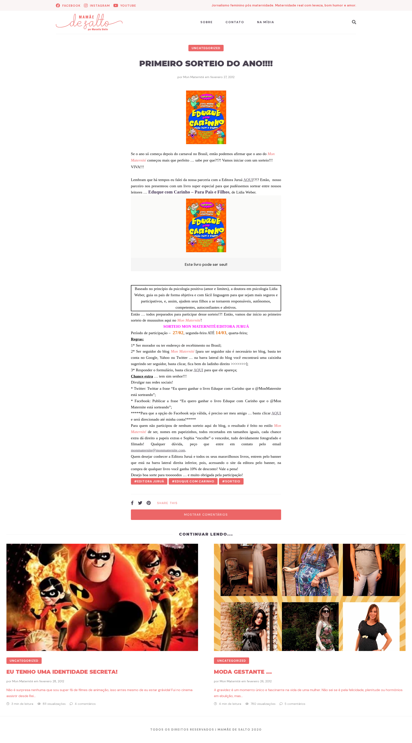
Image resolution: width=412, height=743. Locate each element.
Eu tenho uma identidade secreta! (62, 672)
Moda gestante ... (243, 672)
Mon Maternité (193, 77)
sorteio (232, 481)
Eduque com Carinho (194, 481)
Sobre (206, 22)
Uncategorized (206, 48)
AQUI (248, 180)
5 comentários (295, 704)
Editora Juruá (150, 481)
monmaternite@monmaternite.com (158, 450)
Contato (235, 22)
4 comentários (85, 704)
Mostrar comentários (206, 514)
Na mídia (265, 22)
